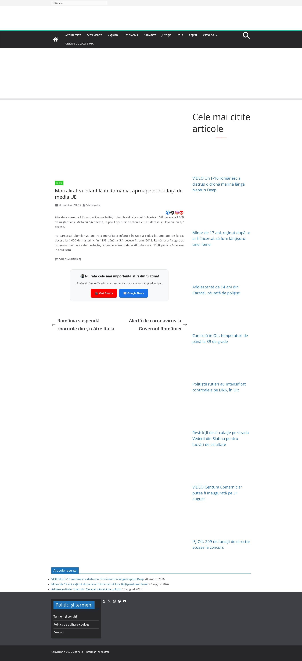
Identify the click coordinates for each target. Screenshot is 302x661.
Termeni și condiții (65, 616)
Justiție (166, 35)
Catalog (208, 35)
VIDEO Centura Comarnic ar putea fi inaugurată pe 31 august (217, 492)
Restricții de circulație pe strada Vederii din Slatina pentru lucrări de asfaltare (220, 438)
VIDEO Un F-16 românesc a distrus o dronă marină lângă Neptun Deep (218, 184)
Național (113, 35)
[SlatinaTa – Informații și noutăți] (55, 39)
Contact (58, 632)
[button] (216, 35)
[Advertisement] (151, 74)
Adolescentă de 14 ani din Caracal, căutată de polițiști (86, 589)
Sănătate (150, 35)
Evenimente (94, 35)
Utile (180, 35)
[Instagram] (177, 213)
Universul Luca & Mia (79, 43)
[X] (172, 213)
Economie (132, 35)
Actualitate (73, 35)
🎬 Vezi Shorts (104, 293)
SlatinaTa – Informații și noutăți (91, 651)
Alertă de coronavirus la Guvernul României (155, 325)
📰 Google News (133, 293)
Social (59, 183)
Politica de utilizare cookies (71, 624)
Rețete (193, 35)
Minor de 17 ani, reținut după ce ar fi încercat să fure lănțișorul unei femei (221, 238)
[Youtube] (181, 213)
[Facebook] (168, 213)
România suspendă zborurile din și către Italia (85, 325)
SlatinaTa (93, 205)
